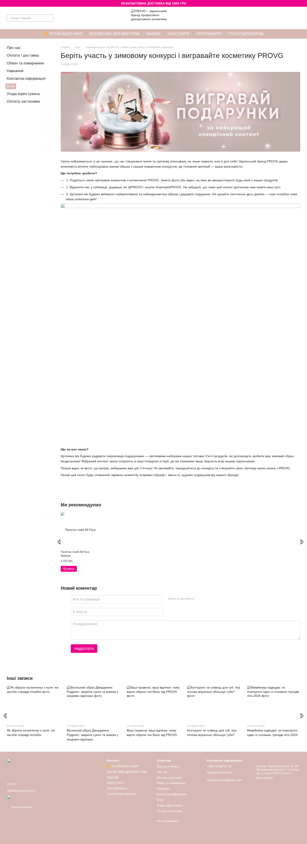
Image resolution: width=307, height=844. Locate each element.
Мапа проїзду (264, 778)
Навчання (15, 71)
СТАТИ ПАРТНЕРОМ (245, 34)
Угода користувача (23, 94)
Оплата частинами (23, 101)
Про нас (14, 48)
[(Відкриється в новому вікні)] (10, 797)
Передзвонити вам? (220, 772)
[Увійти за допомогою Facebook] (199, 598)
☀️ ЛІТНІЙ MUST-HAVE (63, 34)
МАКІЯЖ (153, 34)
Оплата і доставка (23, 55)
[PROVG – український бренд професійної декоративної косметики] (29, 767)
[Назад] (58, 542)
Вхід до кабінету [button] (168, 766)
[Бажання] (285, 18)
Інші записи (20, 678)
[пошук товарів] (49, 18)
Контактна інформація (26, 78)
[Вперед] (302, 542)
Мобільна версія (21, 807)
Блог (11, 86)
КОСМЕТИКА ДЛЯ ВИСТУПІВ (115, 34)
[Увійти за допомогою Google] (206, 598)
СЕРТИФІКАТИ (208, 34)
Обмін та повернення (25, 63)
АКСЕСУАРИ (178, 34)
